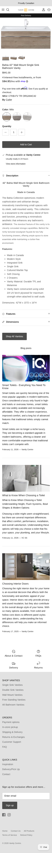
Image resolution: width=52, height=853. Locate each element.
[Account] (43, 10)
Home (4, 831)
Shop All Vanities (14, 336)
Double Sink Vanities (13, 690)
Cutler (9, 99)
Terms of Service (9, 835)
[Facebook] (3, 814)
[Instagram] (9, 814)
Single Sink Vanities (12, 685)
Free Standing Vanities (14, 699)
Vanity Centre (15, 843)
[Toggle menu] (3, 10)
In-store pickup (10, 727)
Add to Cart (26, 144)
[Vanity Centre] (26, 10)
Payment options (11, 722)
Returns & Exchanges (13, 737)
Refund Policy (26, 835)
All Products (29, 831)
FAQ (4, 747)
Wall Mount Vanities (12, 695)
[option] (26, 36)
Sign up (10, 805)
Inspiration (7, 764)
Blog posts (26, 348)
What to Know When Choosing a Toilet (23, 495)
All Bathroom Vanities (13, 704)
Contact (6, 774)
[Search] (9, 10)
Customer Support (11, 742)
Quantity (6, 126)
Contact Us (16, 831)
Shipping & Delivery (12, 732)
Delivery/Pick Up (11, 769)
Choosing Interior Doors (15, 583)
